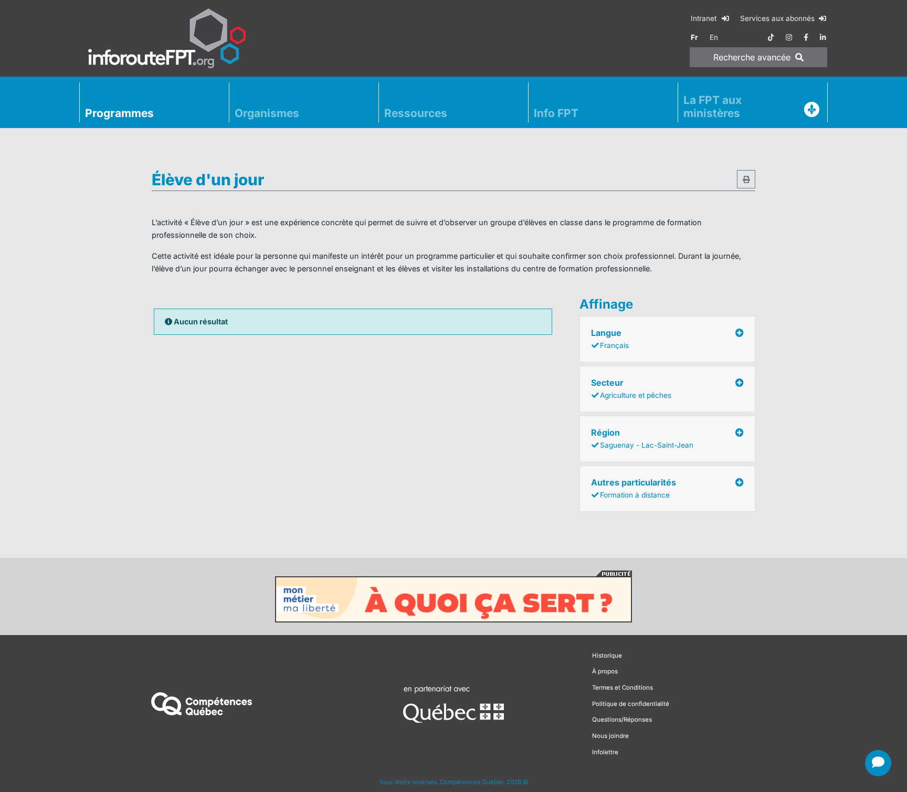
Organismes (267, 113)
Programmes (119, 113)
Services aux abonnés (778, 18)
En (714, 37)
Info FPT (556, 113)
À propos (605, 671)
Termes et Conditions (622, 687)
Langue (610, 339)
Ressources (415, 113)
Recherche (751, 57)
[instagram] (789, 37)
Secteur (631, 388)
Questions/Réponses (622, 719)
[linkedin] (823, 37)
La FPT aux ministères (712, 106)
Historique (607, 655)
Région (642, 438)
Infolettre (605, 752)
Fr (694, 37)
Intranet (705, 18)
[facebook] (806, 37)
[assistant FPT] (878, 763)
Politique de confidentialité (630, 703)
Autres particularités (633, 488)
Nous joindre (610, 736)
